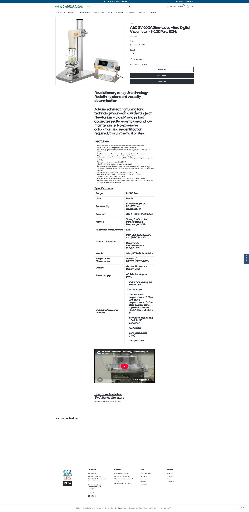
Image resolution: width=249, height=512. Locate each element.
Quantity (133, 50)
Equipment (144, 476)
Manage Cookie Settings (150, 508)
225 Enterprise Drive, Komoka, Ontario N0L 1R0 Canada (97, 480)
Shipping (132, 64)
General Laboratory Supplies (123, 483)
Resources (142, 12)
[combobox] (109, 6)
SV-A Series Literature (109, 397)
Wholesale (170, 476)
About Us (153, 12)
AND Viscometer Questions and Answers (107, 401)
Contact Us (170, 481)
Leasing (110, 12)
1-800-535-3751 (93, 473)
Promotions (131, 12)
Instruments (144, 479)
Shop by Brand (99, 12)
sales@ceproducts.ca (94, 476)
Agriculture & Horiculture (122, 476)
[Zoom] (89, 51)
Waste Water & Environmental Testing (123, 480)
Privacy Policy (109, 508)
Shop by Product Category (64, 12)
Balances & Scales (146, 473)
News (168, 479)
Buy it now (162, 82)
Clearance (119, 12)
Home (131, 23)
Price (132, 41)
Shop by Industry (84, 12)
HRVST (169, 508)
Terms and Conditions (135, 508)
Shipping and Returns (121, 508)
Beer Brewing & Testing (121, 473)
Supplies (143, 481)
